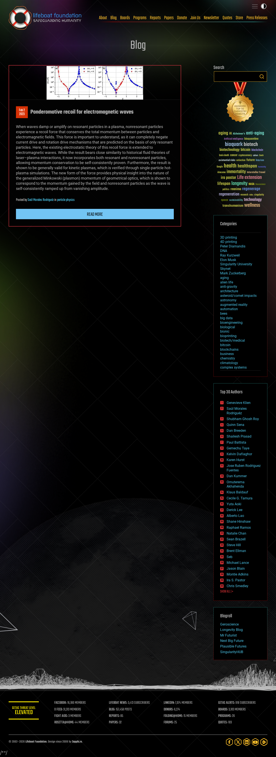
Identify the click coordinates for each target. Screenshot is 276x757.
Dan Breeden (236, 431)
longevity (239, 183)
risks (251, 195)
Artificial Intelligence (233, 139)
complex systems (233, 367)
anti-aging (255, 133)
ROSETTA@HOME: (64, 722)
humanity (262, 167)
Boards (125, 17)
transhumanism (233, 206)
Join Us (195, 17)
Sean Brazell (236, 539)
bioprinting (228, 336)
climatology (229, 363)
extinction (240, 160)
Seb (229, 557)
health (230, 166)
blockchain (257, 150)
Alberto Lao (235, 516)
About (103, 17)
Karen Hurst (236, 460)
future (250, 160)
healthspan (247, 166)
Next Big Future (231, 641)
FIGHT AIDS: (61, 716)
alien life (226, 282)
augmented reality (234, 305)
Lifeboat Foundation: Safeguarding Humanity (45, 18)
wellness (252, 205)
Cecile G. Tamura (239, 498)
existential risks (227, 160)
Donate (182, 17)
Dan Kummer (237, 476)
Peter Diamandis (232, 246)
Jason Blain (236, 568)
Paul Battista (236, 442)
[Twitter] (238, 742)
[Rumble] (263, 742)
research (244, 195)
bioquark (234, 144)
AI (230, 134)
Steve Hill (234, 545)
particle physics (66, 200)
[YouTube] (255, 742)
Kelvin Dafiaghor (239, 454)
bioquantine (251, 139)
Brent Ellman (236, 551)
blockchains (229, 349)
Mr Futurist (228, 635)
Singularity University (236, 264)
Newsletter (211, 17)
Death (261, 155)
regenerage (251, 189)
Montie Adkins (237, 574)
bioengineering (231, 323)
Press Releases (256, 17)
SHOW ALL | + (226, 591)
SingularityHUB (231, 652)
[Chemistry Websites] (240, 103)
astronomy (228, 300)
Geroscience (229, 624)
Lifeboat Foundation (36, 741)
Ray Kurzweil (230, 255)
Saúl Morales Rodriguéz (41, 200)
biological (227, 327)
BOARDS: (223, 709)
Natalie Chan (236, 533)
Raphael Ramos (239, 528)
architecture (229, 291)
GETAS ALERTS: (226, 703)
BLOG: (112, 709)
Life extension (249, 177)
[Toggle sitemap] (255, 6)
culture (255, 155)
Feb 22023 (22, 112)
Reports (155, 17)
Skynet (225, 269)
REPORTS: (114, 716)
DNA (223, 251)
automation (229, 309)
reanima (236, 189)
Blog (113, 17)
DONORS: (168, 709)
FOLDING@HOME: (173, 716)
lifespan (223, 183)
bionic (224, 331)
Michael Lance (238, 563)
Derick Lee (234, 510)
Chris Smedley (237, 586)
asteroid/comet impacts (238, 296)
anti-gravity (228, 287)
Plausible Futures (233, 646)
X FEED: (58, 709)
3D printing (228, 237)
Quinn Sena (235, 425)
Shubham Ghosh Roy (243, 419)
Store (239, 17)
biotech (251, 144)
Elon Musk (228, 260)
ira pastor (228, 177)
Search (262, 76)
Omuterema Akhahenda (236, 484)
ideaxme (221, 172)
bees (223, 313)
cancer (233, 155)
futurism (260, 160)
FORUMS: (169, 722)
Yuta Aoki (234, 504)
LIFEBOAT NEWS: (118, 703)
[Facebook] (229, 742)
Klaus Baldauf (237, 492)
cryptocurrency (245, 155)
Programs (139, 17)
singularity (259, 195)
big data (226, 318)
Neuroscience (260, 184)
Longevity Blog (231, 630)
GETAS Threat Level (23, 711)
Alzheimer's (239, 134)
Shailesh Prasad (239, 436)
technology (253, 199)
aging (223, 133)
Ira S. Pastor (236, 580)
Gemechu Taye (238, 448)
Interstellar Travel (256, 172)
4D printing (228, 242)
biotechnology (230, 150)
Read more (95, 214)
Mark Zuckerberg (233, 273)
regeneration (229, 194)
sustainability (236, 200)
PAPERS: (113, 722)
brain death (224, 155)
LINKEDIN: (169, 703)
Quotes (227, 17)
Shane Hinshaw (239, 521)
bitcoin (245, 150)
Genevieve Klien (239, 403)
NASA (251, 184)
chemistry (227, 358)
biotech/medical (232, 340)
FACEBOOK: (60, 703)
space (224, 200)
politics (226, 189)
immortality (236, 171)
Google (220, 167)
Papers (169, 17)
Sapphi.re (77, 741)
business (227, 354)
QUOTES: (222, 722)
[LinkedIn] (246, 742)
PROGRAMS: (224, 716)
